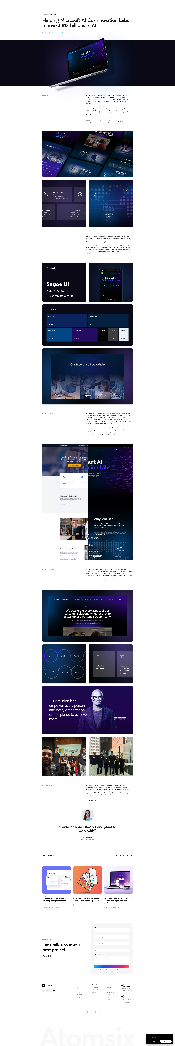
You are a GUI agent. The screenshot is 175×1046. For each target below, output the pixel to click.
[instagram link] (43, 990)
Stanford (109, 994)
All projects (45, 14)
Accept (165, 1041)
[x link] (127, 855)
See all (108, 999)
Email (95, 934)
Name (95, 927)
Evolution (94, 992)
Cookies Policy (121, 1018)
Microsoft (109, 987)
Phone (95, 941)
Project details (97, 954)
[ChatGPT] (87, 1012)
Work (78, 987)
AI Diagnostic (80, 997)
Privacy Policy (120, 969)
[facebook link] (123, 855)
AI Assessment (95, 987)
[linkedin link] (116, 855)
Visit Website (118, 121)
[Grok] (98, 1012)
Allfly (108, 997)
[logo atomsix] (49, 985)
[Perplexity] (95, 1012)
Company (96, 947)
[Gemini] (93, 1012)
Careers (78, 992)
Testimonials (79, 994)
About (78, 989)
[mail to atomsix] (119, 855)
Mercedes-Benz (110, 992)
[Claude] (90, 1012)
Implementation (95, 989)
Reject (153, 1041)
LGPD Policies (129, 1018)
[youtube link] (54, 990)
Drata (108, 989)
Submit (111, 966)
